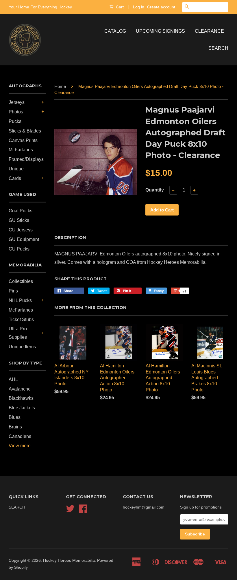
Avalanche (20, 388)
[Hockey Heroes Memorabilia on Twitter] (70, 511)
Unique (16, 168)
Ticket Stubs (21, 319)
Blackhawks (21, 398)
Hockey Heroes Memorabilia (69, 560)
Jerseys (17, 102)
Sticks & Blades (25, 130)
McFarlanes (21, 149)
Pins (13, 290)
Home (60, 86)
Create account (161, 7)
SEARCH (218, 48)
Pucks (15, 121)
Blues (15, 417)
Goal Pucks (20, 210)
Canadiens (20, 436)
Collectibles (21, 281)
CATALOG (115, 31)
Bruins (15, 426)
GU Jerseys (21, 229)
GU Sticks (19, 220)
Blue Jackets (22, 407)
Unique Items (22, 346)
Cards (15, 178)
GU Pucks (19, 248)
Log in (138, 7)
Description (70, 237)
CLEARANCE (209, 31)
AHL (13, 379)
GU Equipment (24, 239)
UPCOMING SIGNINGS (160, 31)
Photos (16, 111)
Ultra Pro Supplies (18, 333)
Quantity (154, 189)
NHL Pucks (20, 300)
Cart (119, 7)
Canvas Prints (23, 140)
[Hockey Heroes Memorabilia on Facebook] (83, 511)
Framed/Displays (26, 159)
